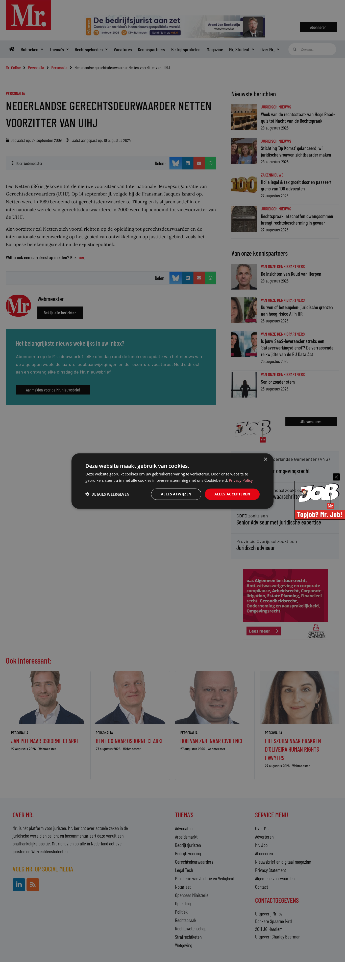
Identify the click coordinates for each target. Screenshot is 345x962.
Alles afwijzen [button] (176, 494)
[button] (107, 494)
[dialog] (172, 481)
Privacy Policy (241, 480)
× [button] (265, 459)
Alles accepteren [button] (232, 494)
